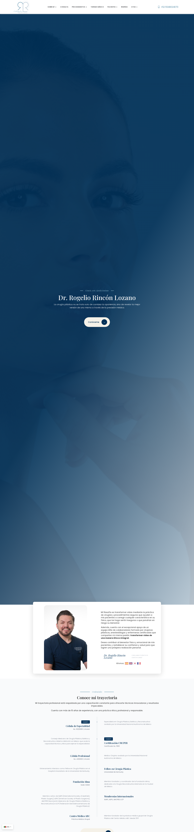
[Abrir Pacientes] (117, 7)
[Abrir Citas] (137, 7)
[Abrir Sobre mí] (56, 7)
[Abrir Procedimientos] (86, 7)
